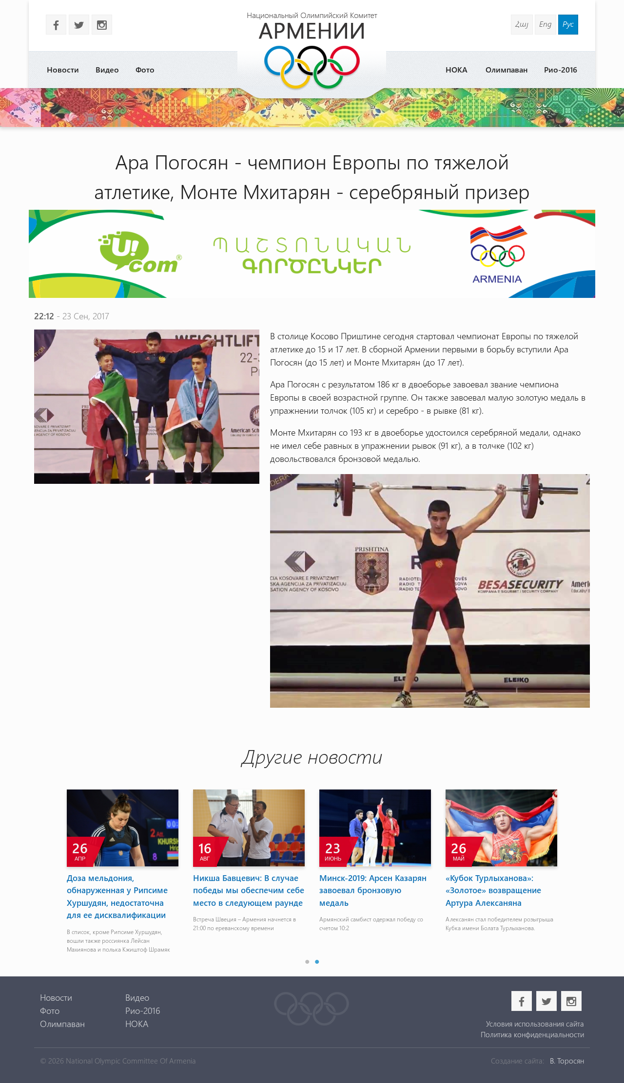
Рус (568, 23)
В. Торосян (567, 1060)
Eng (545, 23)
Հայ (521, 23)
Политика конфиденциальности (532, 1034)
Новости (63, 69)
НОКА (457, 69)
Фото (145, 69)
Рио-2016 (560, 69)
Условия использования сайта (535, 1023)
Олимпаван (506, 69)
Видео (107, 69)
